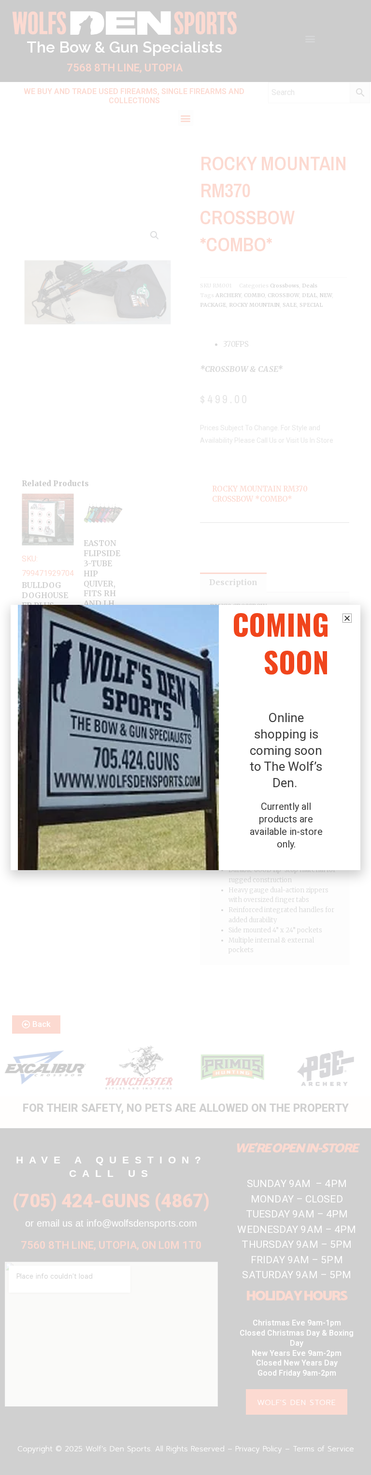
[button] (347, 618)
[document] (185, 737)
